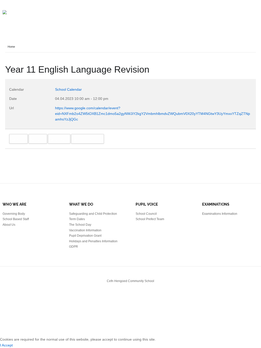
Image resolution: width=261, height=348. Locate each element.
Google (61, 140)
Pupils (232, 23)
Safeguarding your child (86, 23)
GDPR (73, 246)
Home (10, 23)
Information (32, 23)
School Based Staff (16, 219)
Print (20, 140)
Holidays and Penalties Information (93, 241)
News (53, 23)
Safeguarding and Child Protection (93, 214)
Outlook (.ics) (89, 140)
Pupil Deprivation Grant (85, 235)
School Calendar (68, 89)
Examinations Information (219, 214)
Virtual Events (128, 23)
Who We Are (195, 23)
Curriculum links (162, 23)
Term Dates (77, 219)
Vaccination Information (85, 230)
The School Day (80, 224)
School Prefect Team (150, 219)
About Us (9, 224)
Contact (251, 23)
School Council (146, 214)
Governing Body (14, 214)
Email (39, 140)
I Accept (6, 345)
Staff (215, 23)
